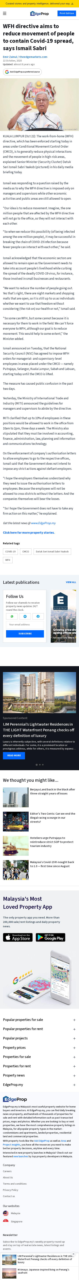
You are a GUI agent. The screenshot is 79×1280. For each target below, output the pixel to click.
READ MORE (14, 755)
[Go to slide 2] (40, 764)
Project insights (11, 1145)
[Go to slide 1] (37, 765)
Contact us (9, 1196)
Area (63, 1141)
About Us (8, 1177)
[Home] (39, 13)
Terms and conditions (15, 1184)
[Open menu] (4, 13)
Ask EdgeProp (42, 1141)
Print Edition (67, 13)
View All (71, 582)
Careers (7, 1171)
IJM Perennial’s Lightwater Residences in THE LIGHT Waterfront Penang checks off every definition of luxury (38, 730)
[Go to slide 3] (43, 764)
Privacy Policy (10, 1190)
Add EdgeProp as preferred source (25, 71)
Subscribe (25, 634)
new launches (20, 1156)
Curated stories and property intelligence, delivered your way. (38, 3)
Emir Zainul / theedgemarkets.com (25, 57)
